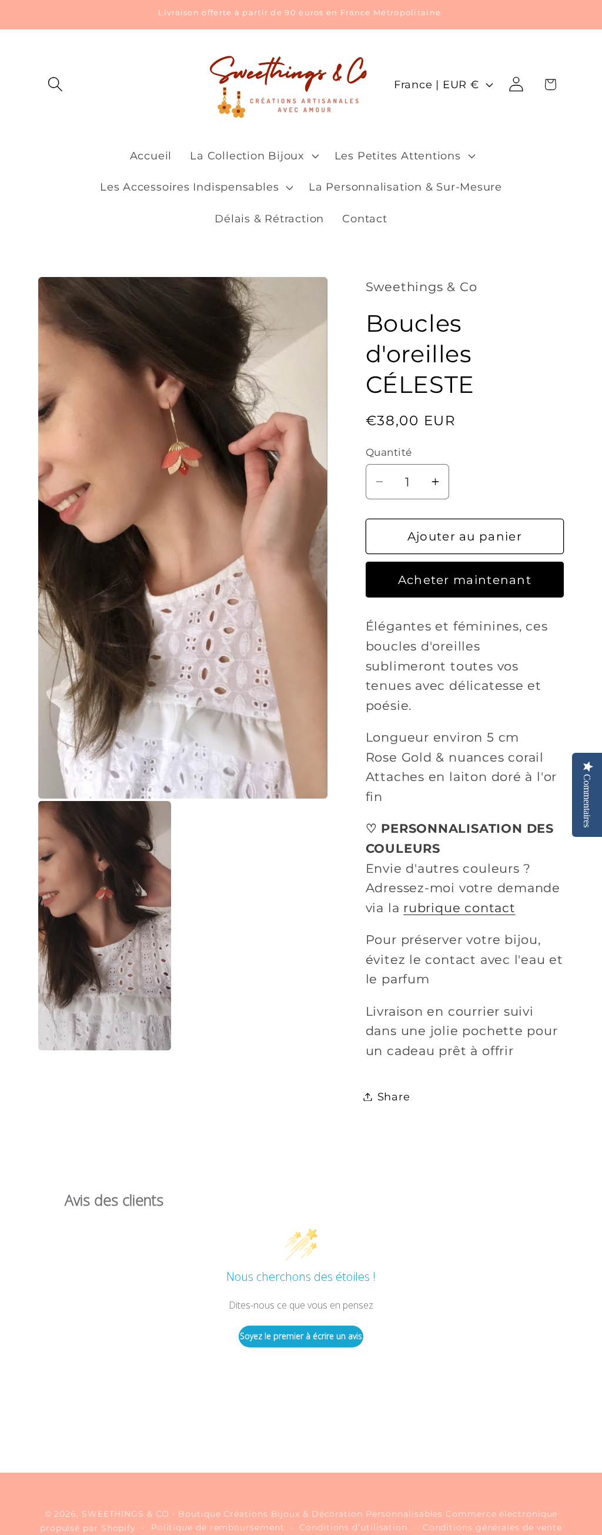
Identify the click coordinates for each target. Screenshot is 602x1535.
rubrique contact (459, 907)
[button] (55, 84)
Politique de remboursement (218, 1527)
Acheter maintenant (464, 580)
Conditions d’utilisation (353, 1527)
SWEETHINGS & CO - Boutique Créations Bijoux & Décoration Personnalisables (262, 1514)
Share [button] (393, 1096)
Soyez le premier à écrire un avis (301, 1336)
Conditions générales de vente (492, 1527)
